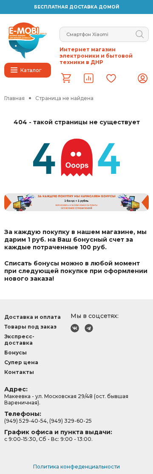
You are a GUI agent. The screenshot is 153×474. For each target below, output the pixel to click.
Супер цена (21, 362)
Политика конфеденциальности (76, 466)
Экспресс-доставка (19, 339)
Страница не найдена (64, 98)
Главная (14, 98)
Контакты (19, 372)
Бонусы (15, 352)
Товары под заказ (30, 326)
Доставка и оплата (32, 317)
